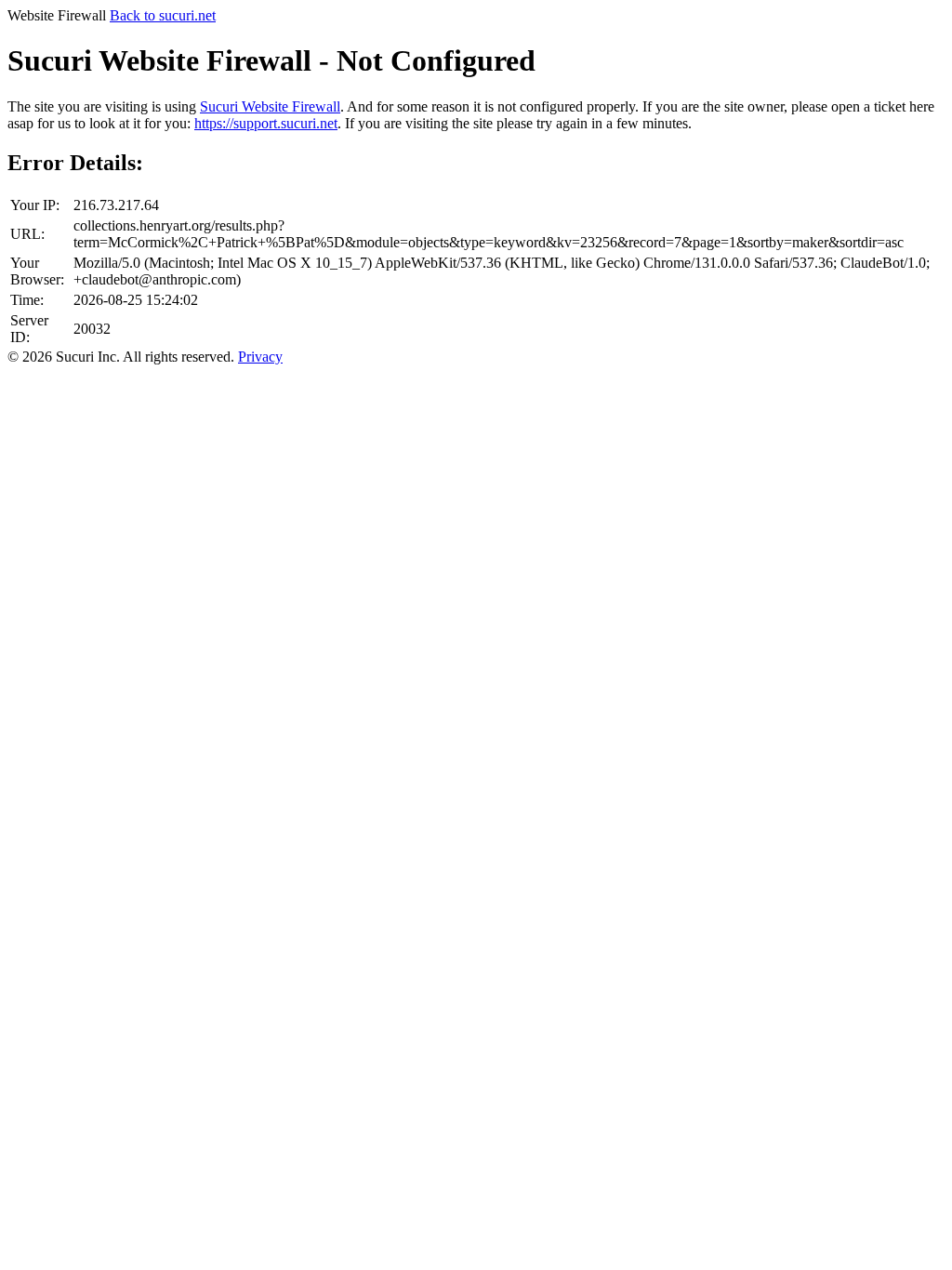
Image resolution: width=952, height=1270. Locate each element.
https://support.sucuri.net (265, 123)
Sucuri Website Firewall (270, 106)
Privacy (260, 356)
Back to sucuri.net (163, 15)
